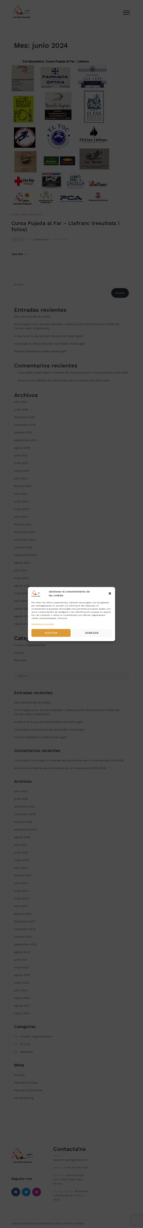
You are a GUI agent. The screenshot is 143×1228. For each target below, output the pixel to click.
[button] (110, 593)
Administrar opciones (42, 624)
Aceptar (51, 632)
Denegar (92, 632)
